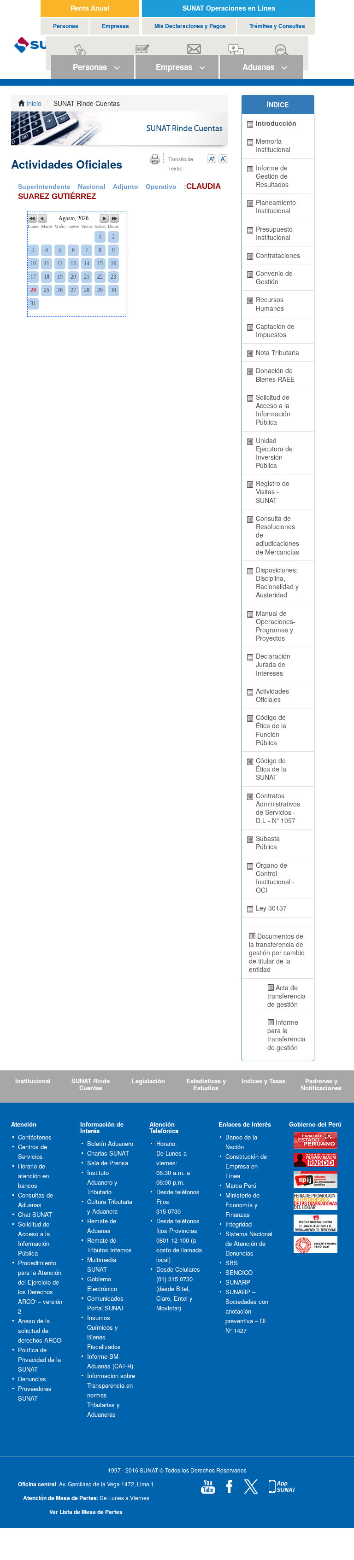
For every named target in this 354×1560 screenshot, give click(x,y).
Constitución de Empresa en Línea (246, 1166)
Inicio (33, 103)
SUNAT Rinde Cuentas (90, 1084)
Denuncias (32, 1378)
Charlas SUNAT (108, 1153)
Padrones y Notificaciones (321, 1084)
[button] (92, 67)
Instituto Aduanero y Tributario (102, 1182)
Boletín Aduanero (110, 1143)
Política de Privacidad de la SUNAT (39, 1359)
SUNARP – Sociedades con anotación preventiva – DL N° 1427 (246, 1311)
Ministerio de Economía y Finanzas (242, 1205)
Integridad (238, 1224)
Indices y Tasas (263, 1080)
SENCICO (239, 1272)
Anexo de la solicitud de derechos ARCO (39, 1330)
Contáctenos (35, 1137)
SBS (231, 1262)
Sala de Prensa (107, 1162)
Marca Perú (240, 1185)
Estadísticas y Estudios (206, 1084)
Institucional (33, 1080)
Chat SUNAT (35, 1214)
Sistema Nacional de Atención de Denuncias (248, 1243)
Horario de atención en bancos (33, 1176)
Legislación (148, 1080)
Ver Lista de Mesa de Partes (86, 1511)
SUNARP (237, 1282)
